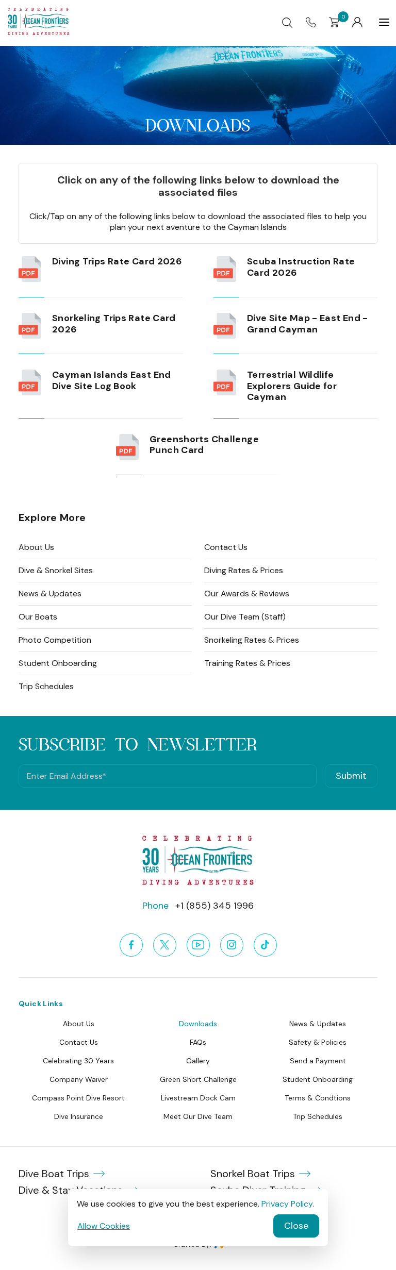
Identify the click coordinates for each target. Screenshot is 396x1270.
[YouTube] (198, 945)
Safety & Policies (317, 1042)
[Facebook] (131, 945)
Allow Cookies (103, 1226)
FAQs (198, 1042)
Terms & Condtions (318, 1097)
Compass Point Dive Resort (78, 1097)
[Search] (287, 22)
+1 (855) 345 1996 (214, 905)
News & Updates (50, 593)
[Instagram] (231, 945)
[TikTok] (265, 945)
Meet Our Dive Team (198, 1116)
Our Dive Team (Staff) (245, 616)
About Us (36, 547)
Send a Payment (318, 1060)
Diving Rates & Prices (243, 570)
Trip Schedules (46, 686)
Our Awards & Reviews (246, 593)
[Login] (357, 22)
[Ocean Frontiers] (39, 32)
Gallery (198, 1060)
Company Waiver (79, 1079)
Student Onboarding (58, 663)
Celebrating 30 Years (78, 1060)
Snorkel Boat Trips (252, 1173)
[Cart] (334, 21)
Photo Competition (55, 639)
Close (296, 1225)
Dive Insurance (78, 1116)
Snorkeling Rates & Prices (251, 639)
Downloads (198, 1023)
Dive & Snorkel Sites (56, 570)
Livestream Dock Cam (198, 1097)
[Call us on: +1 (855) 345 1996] (311, 21)
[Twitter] (164, 945)
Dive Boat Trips (54, 1173)
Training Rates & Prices (247, 663)
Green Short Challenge (198, 1079)
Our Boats (38, 616)
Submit (351, 776)
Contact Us (226, 547)
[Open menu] (384, 22)
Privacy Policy (286, 1203)
